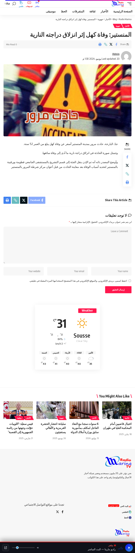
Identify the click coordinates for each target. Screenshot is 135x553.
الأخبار (127, 26)
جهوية (118, 26)
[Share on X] (110, 44)
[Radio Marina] (118, 3)
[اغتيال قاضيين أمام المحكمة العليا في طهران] (116, 410)
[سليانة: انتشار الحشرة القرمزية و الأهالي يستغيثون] (51, 410)
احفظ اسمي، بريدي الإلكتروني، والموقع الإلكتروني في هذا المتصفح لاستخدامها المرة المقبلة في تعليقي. (78, 280)
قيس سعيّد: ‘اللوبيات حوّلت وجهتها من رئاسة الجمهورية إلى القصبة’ (20, 428)
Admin (116, 53)
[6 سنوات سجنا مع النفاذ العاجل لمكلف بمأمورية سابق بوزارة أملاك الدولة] (84, 410)
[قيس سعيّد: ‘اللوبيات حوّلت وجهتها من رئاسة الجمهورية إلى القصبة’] (18, 410)
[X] (57, 512)
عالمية (127, 418)
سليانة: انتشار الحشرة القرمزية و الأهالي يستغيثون (53, 428)
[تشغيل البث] (129, 548)
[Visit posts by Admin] (126, 56)
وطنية (19, 418)
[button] (128, 3)
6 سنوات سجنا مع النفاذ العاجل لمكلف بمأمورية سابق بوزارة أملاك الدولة (85, 428)
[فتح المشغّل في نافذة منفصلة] (5, 547)
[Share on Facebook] (116, 44)
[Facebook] (62, 512)
